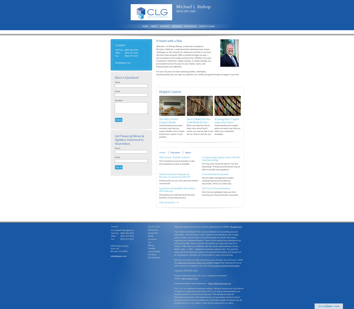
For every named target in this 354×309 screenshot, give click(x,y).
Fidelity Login (206, 26)
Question (119, 100)
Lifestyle (151, 248)
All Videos (152, 254)
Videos (188, 152)
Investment (153, 233)
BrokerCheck (236, 227)
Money (151, 245)
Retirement (153, 230)
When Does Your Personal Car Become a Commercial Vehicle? (174, 175)
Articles (177, 26)
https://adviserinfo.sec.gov (219, 283)
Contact (165, 26)
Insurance (152, 239)
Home (145, 26)
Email (117, 91)
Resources (190, 26)
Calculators (175, 152)
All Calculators (154, 257)
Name (117, 82)
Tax (149, 242)
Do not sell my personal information (224, 266)
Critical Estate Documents (215, 174)
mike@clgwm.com (123, 63)
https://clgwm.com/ (190, 278)
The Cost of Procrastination (216, 188)
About (154, 26)
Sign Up (119, 167)
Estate (150, 236)
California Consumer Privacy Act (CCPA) (195, 263)
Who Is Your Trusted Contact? (174, 157)
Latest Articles (154, 251)
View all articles (167, 202)
